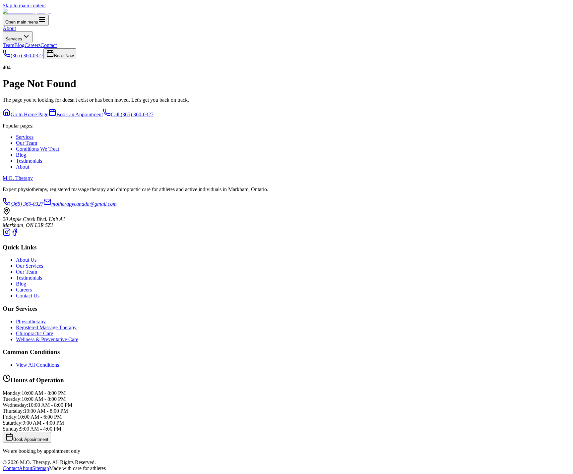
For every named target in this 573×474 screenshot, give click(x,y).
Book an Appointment (79, 114)
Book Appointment (30, 439)
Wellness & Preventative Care (47, 339)
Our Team (26, 143)
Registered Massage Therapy (46, 327)
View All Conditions (37, 365)
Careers (32, 45)
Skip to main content (24, 5)
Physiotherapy (31, 321)
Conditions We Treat (37, 149)
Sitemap (40, 468)
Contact (48, 45)
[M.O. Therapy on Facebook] (15, 234)
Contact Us (27, 295)
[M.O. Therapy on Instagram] (7, 234)
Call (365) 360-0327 (132, 114)
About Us (26, 260)
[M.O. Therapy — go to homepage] (27, 11)
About (9, 28)
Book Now (64, 55)
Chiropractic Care (34, 333)
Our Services (29, 266)
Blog (19, 45)
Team (8, 45)
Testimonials (29, 161)
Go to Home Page (29, 114)
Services (13, 38)
